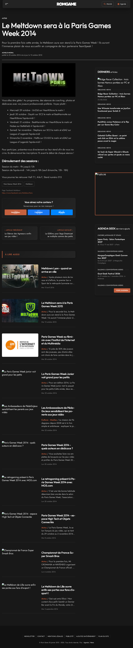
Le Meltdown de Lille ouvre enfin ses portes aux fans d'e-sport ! (58, 590)
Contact (41, 636)
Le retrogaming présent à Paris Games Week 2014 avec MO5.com (58, 482)
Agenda (86, 642)
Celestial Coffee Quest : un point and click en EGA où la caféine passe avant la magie (112, 138)
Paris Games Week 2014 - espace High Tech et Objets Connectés (58, 519)
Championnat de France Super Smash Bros (57, 554)
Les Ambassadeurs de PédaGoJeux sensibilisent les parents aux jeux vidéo (57, 411)
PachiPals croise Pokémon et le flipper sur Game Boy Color (113, 123)
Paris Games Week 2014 (12, 184)
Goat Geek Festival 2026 (109, 273)
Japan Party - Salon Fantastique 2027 (111, 240)
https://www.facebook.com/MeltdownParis (17, 193)
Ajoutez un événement (86, 636)
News (92, 642)
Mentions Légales (55, 636)
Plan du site (103, 636)
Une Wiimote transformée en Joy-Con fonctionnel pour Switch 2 (114, 109)
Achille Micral (8, 53)
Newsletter (29, 636)
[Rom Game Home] (66, 4)
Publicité (69, 636)
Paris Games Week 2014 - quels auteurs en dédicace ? (57, 446)
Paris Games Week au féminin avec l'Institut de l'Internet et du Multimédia (58, 340)
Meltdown (29, 184)
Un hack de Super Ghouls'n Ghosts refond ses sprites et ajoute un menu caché (114, 154)
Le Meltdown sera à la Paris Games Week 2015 (57, 304)
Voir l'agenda (122, 290)
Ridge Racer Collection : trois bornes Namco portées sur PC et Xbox (114, 95)
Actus (4, 18)
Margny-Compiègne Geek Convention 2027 (113, 257)
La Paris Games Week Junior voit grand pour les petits (57, 375)
